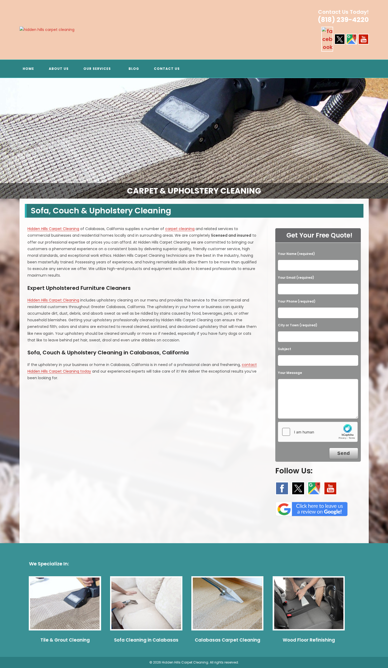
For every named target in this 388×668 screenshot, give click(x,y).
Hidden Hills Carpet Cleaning (53, 228)
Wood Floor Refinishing (309, 640)
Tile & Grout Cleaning (65, 640)
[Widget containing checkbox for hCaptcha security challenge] (318, 432)
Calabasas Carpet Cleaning (227, 640)
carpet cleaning (180, 228)
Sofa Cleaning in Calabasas (146, 640)
